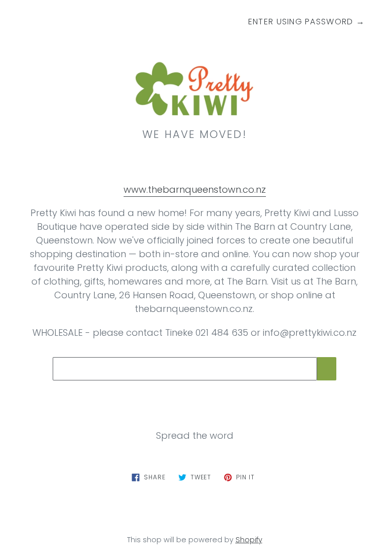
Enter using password (306, 21)
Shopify (249, 540)
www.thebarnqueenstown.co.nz (195, 189)
